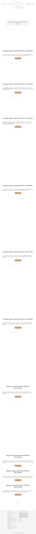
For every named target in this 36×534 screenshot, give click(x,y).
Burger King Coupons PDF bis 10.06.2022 (18, 51)
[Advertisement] (18, 13)
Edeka (23, 3)
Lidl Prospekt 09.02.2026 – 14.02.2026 (12, 519)
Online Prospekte (21, 519)
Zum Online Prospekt (18, 58)
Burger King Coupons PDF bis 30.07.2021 (18, 252)
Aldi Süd (17, 3)
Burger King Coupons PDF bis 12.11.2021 (18, 118)
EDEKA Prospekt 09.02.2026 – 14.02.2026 (12, 520)
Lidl (7, 3)
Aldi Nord (13, 3)
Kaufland (20, 3)
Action (5, 3)
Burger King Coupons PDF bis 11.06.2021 (18, 319)
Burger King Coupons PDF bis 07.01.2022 (18, 84)
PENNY (33, 3)
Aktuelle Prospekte (18, 6)
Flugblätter (20, 518)
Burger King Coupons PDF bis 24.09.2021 (18, 185)
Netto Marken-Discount (28, 3)
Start (2, 3)
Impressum (21, 521)
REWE (10, 3)
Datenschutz (21, 520)
